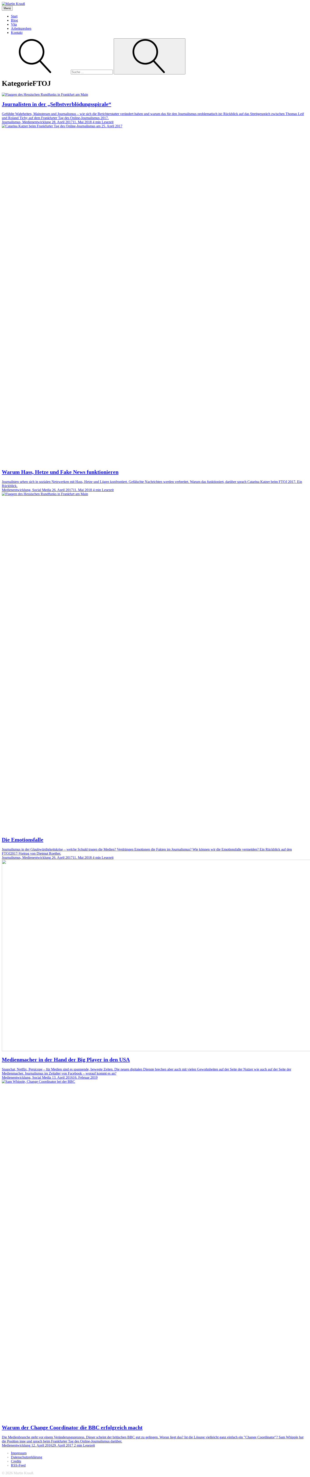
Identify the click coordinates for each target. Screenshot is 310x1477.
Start (14, 16)
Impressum (19, 1453)
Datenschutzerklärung (26, 1457)
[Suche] (58, 72)
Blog (14, 20)
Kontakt (16, 32)
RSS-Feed (18, 1465)
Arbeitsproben (21, 28)
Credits (16, 1461)
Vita (14, 24)
